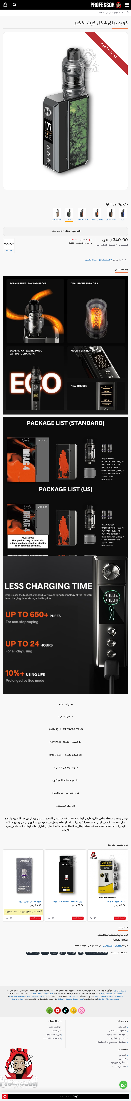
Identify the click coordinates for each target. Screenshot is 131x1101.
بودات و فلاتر (74, 997)
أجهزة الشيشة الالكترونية (112, 994)
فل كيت (72, 953)
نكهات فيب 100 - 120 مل (108, 999)
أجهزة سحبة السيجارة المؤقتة (71, 999)
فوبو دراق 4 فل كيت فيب (96, 953)
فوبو (63, 953)
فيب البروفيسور (119, 991)
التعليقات (123, 928)
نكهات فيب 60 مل (17, 997)
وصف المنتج (121, 270)
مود (80, 953)
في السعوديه (32, 953)
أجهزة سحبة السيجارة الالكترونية (109, 997)
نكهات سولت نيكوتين (35, 997)
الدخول (118, 946)
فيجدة (45, 953)
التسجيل (107, 946)
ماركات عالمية (17, 999)
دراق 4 (54, 953)
